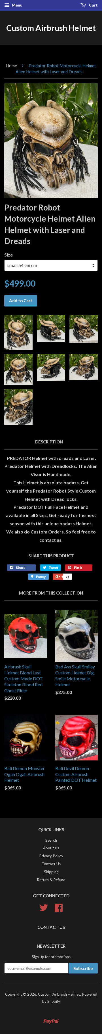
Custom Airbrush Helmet (51, 28)
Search (51, 840)
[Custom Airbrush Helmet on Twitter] (43, 906)
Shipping (51, 872)
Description (49, 441)
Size (8, 254)
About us (51, 848)
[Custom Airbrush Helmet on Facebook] (58, 906)
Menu (16, 5)
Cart (93, 5)
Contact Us (51, 864)
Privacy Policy (51, 856)
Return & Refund (51, 879)
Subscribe (83, 968)
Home (11, 65)
